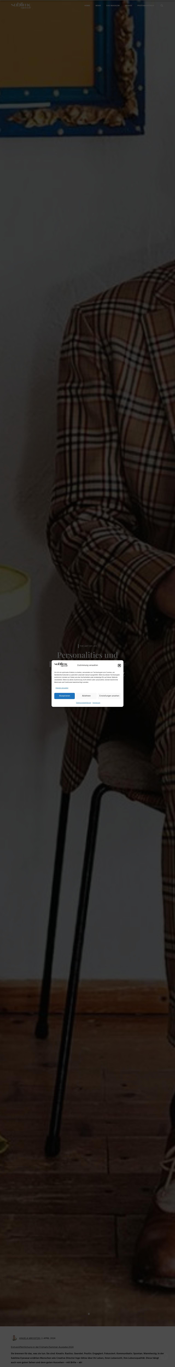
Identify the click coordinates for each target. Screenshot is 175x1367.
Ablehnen (86, 695)
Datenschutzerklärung (83, 703)
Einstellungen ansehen (109, 695)
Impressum (96, 703)
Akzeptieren (64, 695)
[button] (119, 665)
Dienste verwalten (62, 688)
